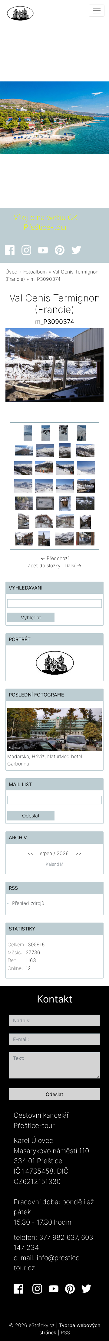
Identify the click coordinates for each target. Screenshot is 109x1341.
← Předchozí (55, 558)
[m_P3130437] (44, 520)
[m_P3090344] (65, 450)
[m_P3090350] (44, 468)
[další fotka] (94, 366)
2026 (63, 853)
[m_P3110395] (44, 503)
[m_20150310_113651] (81, 432)
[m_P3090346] (85, 450)
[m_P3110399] (85, 503)
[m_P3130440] (85, 520)
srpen (46, 853)
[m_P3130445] (44, 538)
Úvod (11, 272)
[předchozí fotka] (15, 366)
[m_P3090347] (23, 468)
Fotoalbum (35, 272)
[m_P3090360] (44, 485)
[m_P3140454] (85, 538)
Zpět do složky (44, 565)
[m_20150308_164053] (28, 432)
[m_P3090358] (23, 485)
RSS (65, 1332)
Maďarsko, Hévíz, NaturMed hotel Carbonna (44, 760)
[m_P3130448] (64, 538)
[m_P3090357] (86, 468)
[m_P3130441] (24, 538)
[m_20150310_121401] (24, 450)
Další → (72, 565)
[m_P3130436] (24, 520)
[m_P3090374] (86, 485)
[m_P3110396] (65, 503)
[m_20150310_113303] (46, 432)
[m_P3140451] (65, 520)
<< (31, 853)
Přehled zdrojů (28, 903)
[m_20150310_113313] (63, 432)
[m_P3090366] (65, 485)
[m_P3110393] (24, 503)
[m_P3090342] (44, 450)
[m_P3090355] (65, 468)
